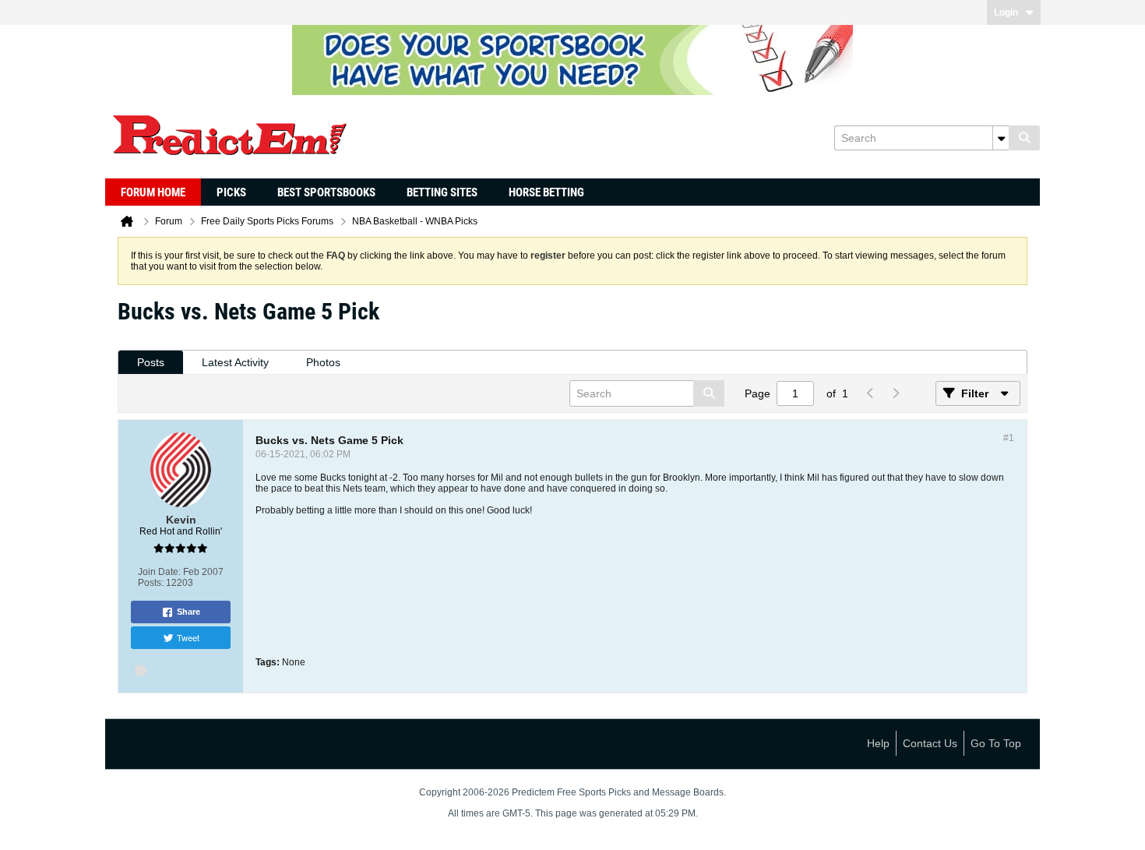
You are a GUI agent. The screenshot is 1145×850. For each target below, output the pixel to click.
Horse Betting (546, 192)
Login (1006, 12)
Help (878, 743)
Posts (150, 362)
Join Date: (159, 571)
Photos (323, 362)
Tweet (188, 637)
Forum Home (153, 192)
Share (188, 611)
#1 (1008, 437)
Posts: (151, 582)
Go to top (996, 743)
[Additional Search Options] (1000, 137)
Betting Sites (442, 192)
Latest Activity (235, 362)
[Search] (1024, 137)
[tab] (150, 363)
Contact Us (930, 743)
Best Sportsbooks (326, 192)
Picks (231, 192)
